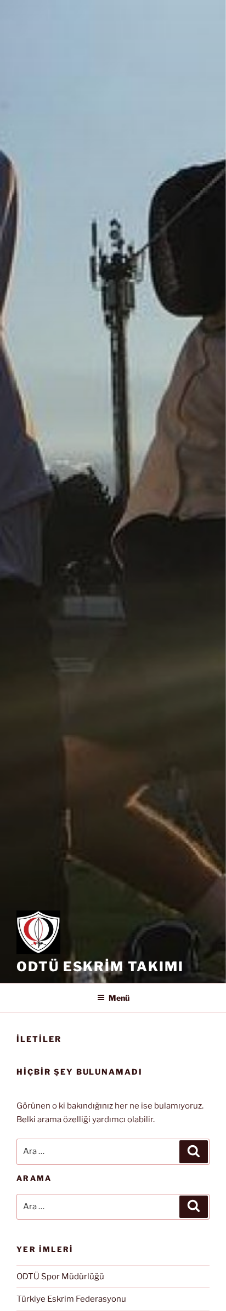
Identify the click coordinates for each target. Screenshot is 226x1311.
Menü (119, 997)
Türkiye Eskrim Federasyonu (71, 1299)
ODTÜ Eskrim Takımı (100, 966)
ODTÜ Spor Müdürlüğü (60, 1276)
